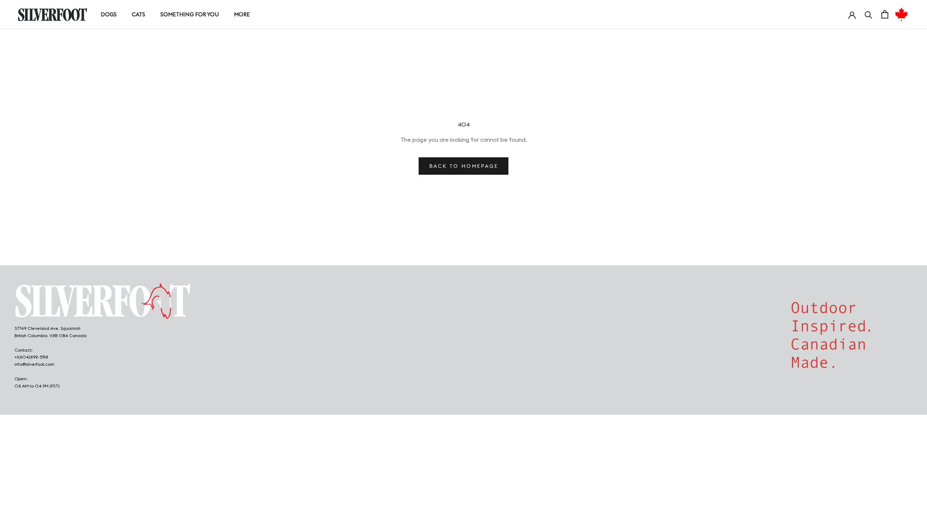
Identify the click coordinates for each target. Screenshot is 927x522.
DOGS (109, 14)
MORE (242, 14)
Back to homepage (463, 166)
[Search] (868, 14)
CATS (138, 14)
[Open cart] (884, 14)
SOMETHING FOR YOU (189, 14)
